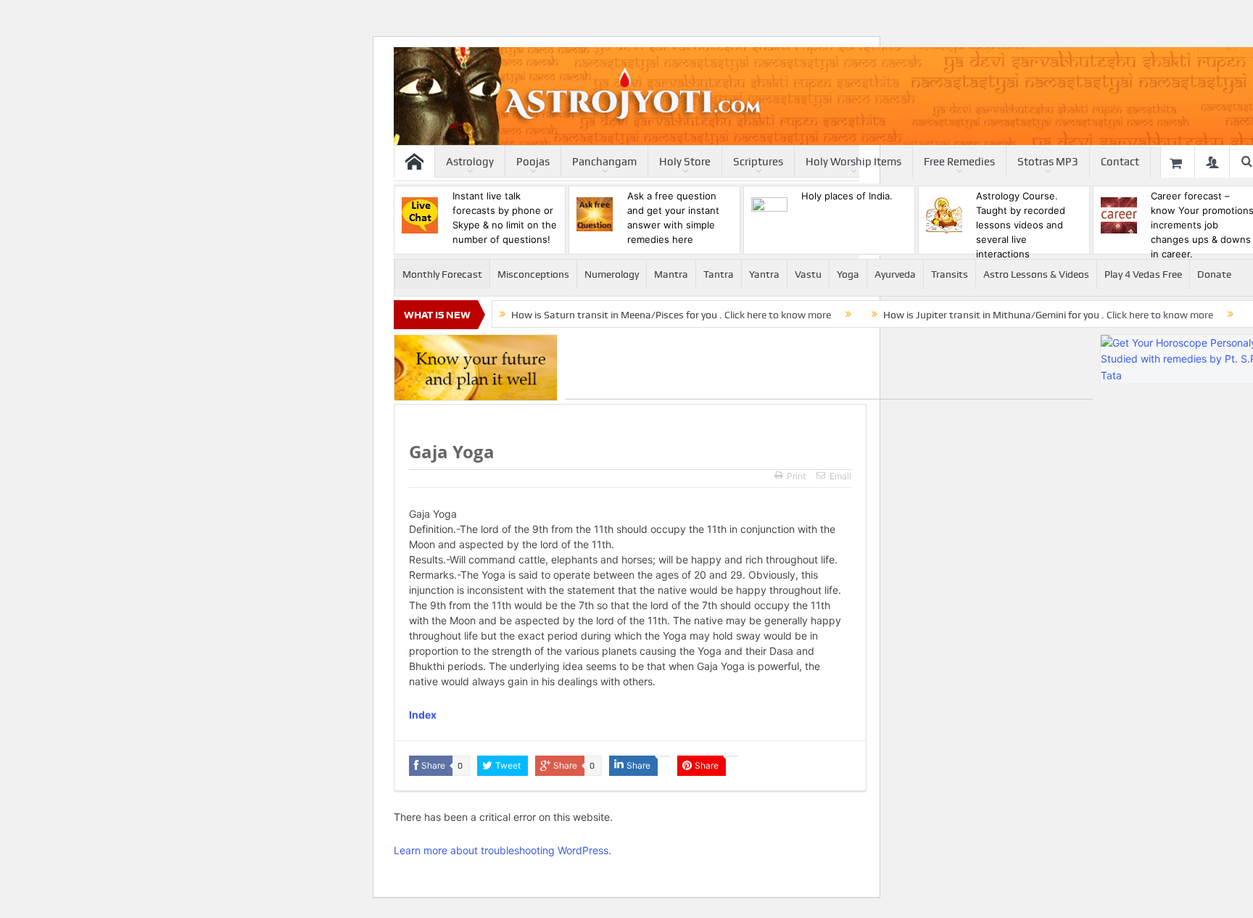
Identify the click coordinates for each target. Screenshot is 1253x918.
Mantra (671, 274)
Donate (1214, 274)
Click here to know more (777, 315)
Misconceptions (533, 274)
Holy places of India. (847, 196)
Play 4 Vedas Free (1143, 274)
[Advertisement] (829, 367)
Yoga (848, 274)
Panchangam (604, 161)
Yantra (764, 274)
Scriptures (758, 161)
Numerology (611, 274)
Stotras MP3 (1047, 161)
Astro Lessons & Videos (1036, 274)
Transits (949, 274)
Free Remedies (959, 161)
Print (796, 476)
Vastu (808, 274)
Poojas (533, 161)
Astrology (470, 161)
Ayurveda (895, 274)
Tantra (718, 274)
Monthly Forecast (442, 274)
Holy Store (685, 161)
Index (423, 714)
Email (840, 476)
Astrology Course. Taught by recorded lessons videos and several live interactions (1020, 225)
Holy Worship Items (853, 161)
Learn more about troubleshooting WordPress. (502, 850)
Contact (1120, 161)
